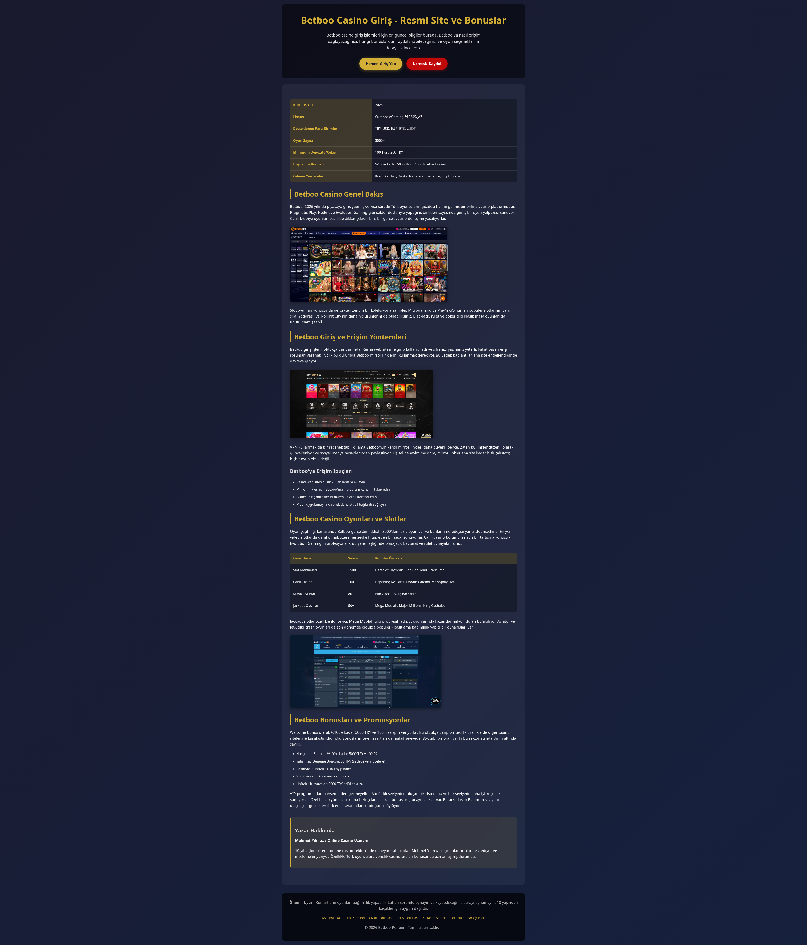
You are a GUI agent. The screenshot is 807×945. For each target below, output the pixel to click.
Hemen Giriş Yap (381, 63)
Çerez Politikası (407, 918)
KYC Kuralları (355, 918)
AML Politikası (332, 918)
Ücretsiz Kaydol (427, 63)
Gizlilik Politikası (380, 918)
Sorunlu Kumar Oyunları (468, 918)
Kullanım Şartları (434, 918)
